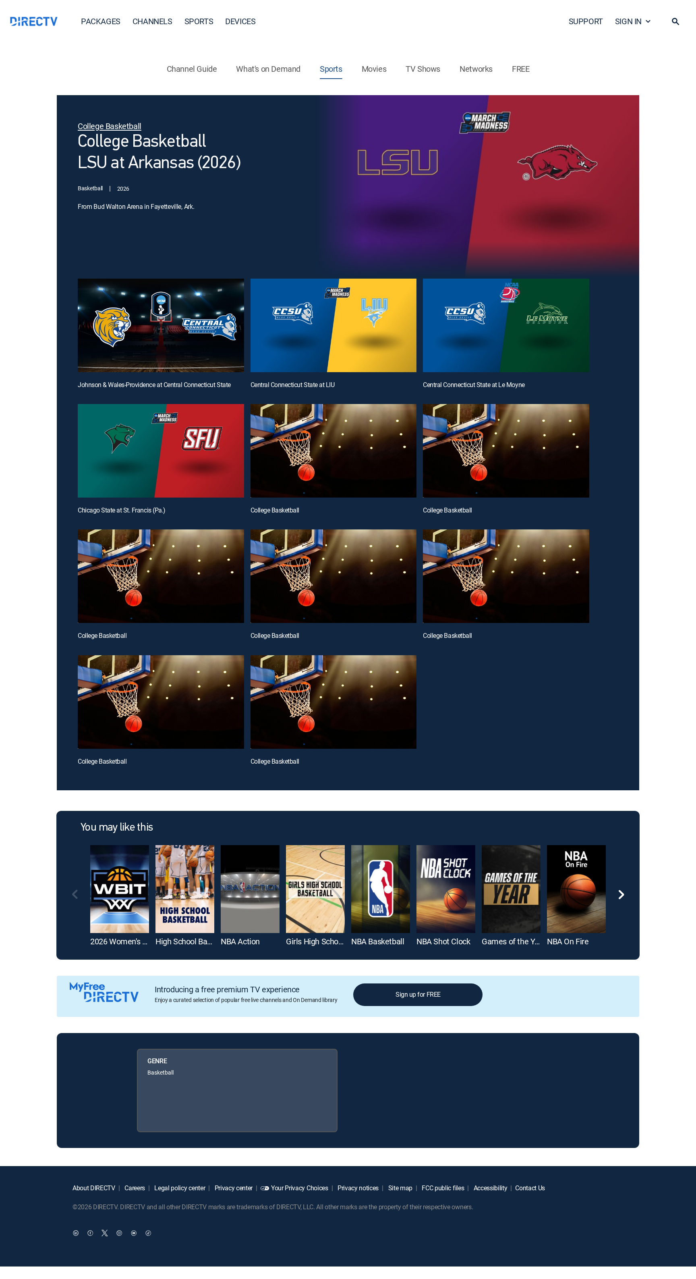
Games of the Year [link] (514, 941)
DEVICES (240, 21)
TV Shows (423, 68)
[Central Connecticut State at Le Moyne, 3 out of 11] (506, 325)
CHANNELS (152, 21)
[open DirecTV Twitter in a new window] (105, 1232)
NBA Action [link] (240, 941)
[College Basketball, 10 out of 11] (161, 702)
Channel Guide (192, 68)
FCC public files (442, 1187)
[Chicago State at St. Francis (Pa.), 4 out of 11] (161, 451)
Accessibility (490, 1187)
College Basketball (275, 510)
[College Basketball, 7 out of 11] (161, 576)
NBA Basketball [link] (377, 941)
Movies (374, 68)
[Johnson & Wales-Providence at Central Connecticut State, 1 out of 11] (161, 325)
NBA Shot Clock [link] (443, 941)
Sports (331, 68)
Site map (399, 1187)
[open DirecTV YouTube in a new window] (133, 1232)
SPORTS (198, 21)
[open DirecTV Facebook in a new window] (90, 1232)
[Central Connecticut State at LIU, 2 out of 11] (334, 325)
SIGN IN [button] (628, 21)
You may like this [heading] (117, 827)
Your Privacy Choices (299, 1187)
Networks (476, 68)
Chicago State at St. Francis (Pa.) (122, 510)
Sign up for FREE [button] (418, 994)
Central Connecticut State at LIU (293, 384)
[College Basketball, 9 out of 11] (506, 576)
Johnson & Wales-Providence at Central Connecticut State (154, 384)
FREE (520, 68)
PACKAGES (100, 21)
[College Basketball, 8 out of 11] (334, 576)
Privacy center (233, 1187)
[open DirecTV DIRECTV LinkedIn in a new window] (75, 1232)
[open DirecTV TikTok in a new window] (148, 1232)
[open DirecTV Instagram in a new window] (119, 1232)
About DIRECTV (93, 1187)
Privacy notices (357, 1187)
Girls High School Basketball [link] (334, 941)
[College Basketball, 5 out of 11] (334, 451)
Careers (134, 1187)
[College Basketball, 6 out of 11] (506, 451)
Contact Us (530, 1187)
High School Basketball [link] (194, 941)
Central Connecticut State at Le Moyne (473, 384)
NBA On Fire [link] (568, 941)
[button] (675, 21)
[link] (119, 889)
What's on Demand (268, 68)
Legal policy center (179, 1187)
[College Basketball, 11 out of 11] (334, 702)
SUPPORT (586, 21)
